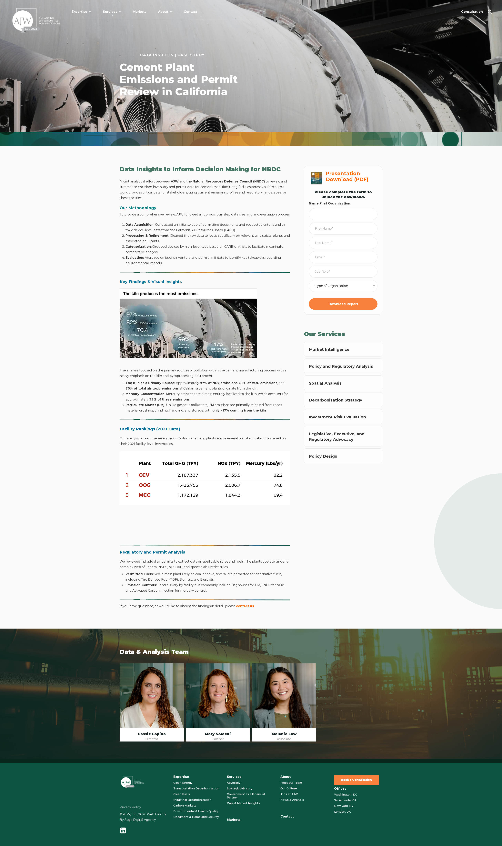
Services (234, 777)
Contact (287, 816)
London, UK (342, 811)
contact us (245, 606)
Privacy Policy (130, 807)
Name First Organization (329, 203)
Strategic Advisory (239, 788)
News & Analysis (292, 800)
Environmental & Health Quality (195, 811)
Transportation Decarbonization (196, 788)
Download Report (343, 304)
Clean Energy (182, 783)
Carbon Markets (184, 805)
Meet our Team (291, 783)
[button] (356, 780)
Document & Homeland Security (196, 817)
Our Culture (288, 788)
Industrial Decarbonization (192, 800)
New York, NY (343, 806)
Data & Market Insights (243, 803)
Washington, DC (345, 794)
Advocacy (233, 783)
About (285, 777)
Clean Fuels (181, 794)
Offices (340, 788)
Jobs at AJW (289, 794)
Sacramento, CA (345, 800)
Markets (233, 820)
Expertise (181, 777)
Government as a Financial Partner (246, 795)
